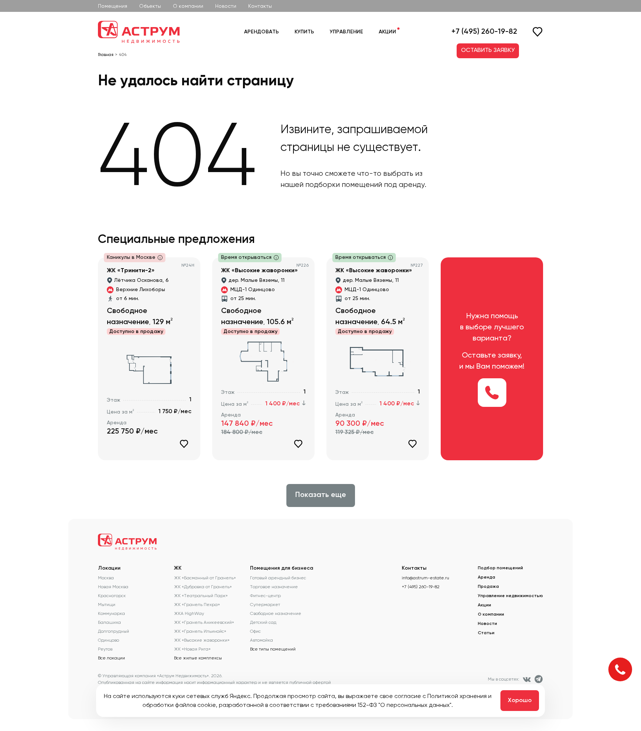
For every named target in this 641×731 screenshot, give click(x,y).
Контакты (260, 6)
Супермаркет (265, 604)
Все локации (111, 658)
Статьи (486, 633)
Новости (225, 6)
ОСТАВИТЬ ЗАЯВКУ (488, 50)
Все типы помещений (273, 649)
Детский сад (263, 622)
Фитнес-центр (265, 595)
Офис (255, 631)
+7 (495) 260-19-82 (484, 32)
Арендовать (261, 31)
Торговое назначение (274, 586)
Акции (387, 31)
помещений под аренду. (384, 184)
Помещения (112, 6)
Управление (346, 31)
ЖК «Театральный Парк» (201, 595)
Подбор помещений (500, 568)
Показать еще (320, 495)
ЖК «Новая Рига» (192, 649)
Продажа (488, 587)
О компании (188, 6)
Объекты (150, 6)
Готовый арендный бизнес (278, 577)
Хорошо (520, 701)
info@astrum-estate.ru (425, 577)
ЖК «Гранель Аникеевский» (204, 622)
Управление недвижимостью (510, 596)
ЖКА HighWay (189, 613)
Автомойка (261, 640)
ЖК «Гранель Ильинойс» (200, 631)
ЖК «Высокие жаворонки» (202, 640)
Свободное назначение (275, 613)
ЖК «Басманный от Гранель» (205, 577)
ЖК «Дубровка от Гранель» (203, 586)
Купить (304, 31)
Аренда (486, 577)
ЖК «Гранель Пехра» (197, 604)
